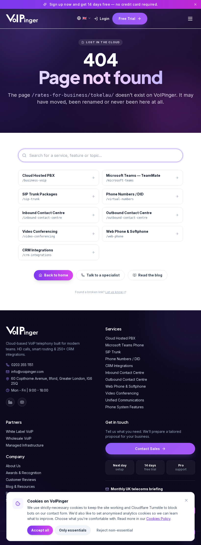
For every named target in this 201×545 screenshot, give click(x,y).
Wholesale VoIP (18, 438)
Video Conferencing (121, 393)
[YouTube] (22, 402)
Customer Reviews (21, 479)
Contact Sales (147, 449)
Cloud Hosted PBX (120, 338)
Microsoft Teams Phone (124, 345)
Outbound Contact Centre (126, 379)
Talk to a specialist (103, 275)
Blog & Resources (20, 486)
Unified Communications (124, 400)
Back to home (56, 275)
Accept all (40, 530)
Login (104, 18)
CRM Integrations (119, 366)
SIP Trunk (113, 352)
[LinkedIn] (10, 402)
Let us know (114, 292)
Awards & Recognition (23, 473)
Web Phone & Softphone (125, 386)
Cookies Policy (158, 519)
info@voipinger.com (27, 371)
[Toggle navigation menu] (190, 19)
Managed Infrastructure (25, 445)
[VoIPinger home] (22, 19)
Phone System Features (124, 407)
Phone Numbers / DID (122, 359)
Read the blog (150, 275)
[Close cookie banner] (186, 500)
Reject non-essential (115, 530)
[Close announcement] (195, 4)
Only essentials (73, 530)
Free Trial (127, 18)
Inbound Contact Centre (124, 372)
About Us (13, 466)
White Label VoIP (19, 431)
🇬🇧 (84, 18)
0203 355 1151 (22, 365)
